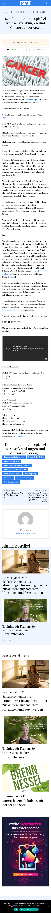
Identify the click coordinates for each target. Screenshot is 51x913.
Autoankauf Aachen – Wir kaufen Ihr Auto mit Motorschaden (13, 495)
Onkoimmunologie (11, 482)
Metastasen (8, 478)
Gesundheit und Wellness (31, 12)
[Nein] (48, 907)
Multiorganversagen (24, 478)
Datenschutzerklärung (29, 909)
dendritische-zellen (36, 457)
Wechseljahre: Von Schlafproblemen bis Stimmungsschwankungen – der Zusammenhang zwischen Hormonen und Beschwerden (24, 585)
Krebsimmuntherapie (12, 474)
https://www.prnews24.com (25, 534)
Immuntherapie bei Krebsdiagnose (17, 465)
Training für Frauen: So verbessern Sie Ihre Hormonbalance (18, 630)
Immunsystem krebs (11, 461)
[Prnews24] (25, 519)
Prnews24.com (19, 436)
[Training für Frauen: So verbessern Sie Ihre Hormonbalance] (25, 610)
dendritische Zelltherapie (14, 457)
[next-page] (11, 640)
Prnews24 (19, 42)
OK (16, 909)
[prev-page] (5, 640)
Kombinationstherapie (10, 310)
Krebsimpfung (30, 474)
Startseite (11, 12)
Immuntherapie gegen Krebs (15, 470)
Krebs (5, 118)
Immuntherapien (32, 100)
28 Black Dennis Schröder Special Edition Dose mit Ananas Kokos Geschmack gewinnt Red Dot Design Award (37, 497)
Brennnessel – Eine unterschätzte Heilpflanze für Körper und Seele (22, 800)
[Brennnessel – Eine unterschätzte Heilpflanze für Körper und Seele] (25, 778)
